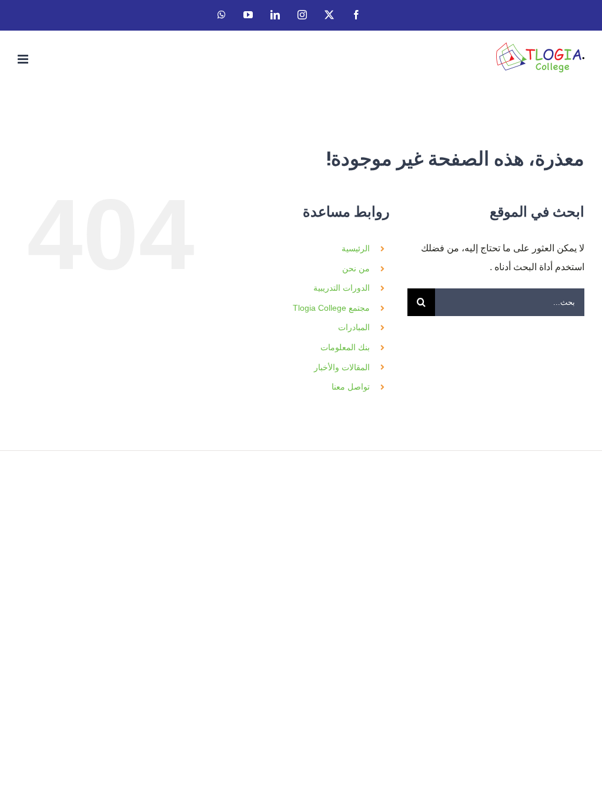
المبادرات (354, 327)
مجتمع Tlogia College (331, 308)
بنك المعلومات (345, 347)
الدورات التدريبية (341, 288)
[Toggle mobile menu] (24, 59)
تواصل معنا (351, 386)
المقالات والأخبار (342, 367)
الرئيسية (356, 248)
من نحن (356, 268)
